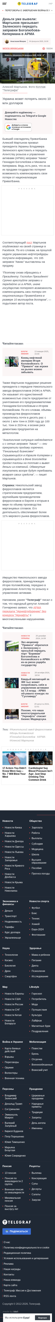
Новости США (13, 999)
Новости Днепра (14, 841)
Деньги (9, 910)
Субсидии (37, 843)
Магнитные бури (41, 1026)
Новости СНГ (12, 1009)
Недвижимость (13, 921)
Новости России (14, 1004)
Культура (37, 1015)
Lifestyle (34, 987)
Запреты (36, 1117)
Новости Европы (14, 993)
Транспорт (11, 916)
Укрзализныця (13, 937)
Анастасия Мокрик (18, 41)
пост (29, 242)
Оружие (9, 1067)
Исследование (40, 976)
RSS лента (10, 1296)
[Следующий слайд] (52, 10)
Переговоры (12, 1062)
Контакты (9, 1274)
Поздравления (40, 1031)
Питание (36, 960)
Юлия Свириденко (15, 1155)
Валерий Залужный (10, 1124)
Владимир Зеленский (11, 1097)
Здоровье (35, 948)
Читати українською (13, 48)
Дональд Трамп (13, 1104)
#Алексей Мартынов (22, 740)
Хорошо (42, 1317)
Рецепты (34, 1166)
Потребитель (39, 999)
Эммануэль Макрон (11, 1116)
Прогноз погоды (41, 873)
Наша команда (12, 1280)
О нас (7, 1242)
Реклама (8, 1264)
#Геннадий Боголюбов (22, 737)
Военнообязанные (42, 1064)
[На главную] (27, 3)
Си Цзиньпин (12, 1109)
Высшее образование (39, 861)
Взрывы (9, 1057)
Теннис (36, 918)
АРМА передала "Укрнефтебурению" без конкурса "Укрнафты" (24, 611)
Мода (35, 1004)
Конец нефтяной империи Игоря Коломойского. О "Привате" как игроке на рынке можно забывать (34, 365)
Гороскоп (37, 993)
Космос (9, 960)
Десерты (37, 1189)
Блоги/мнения (24, 353)
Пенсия (6, 1166)
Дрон (8, 971)
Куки (26, 1317)
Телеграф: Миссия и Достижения (22, 1290)
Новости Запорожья (11, 859)
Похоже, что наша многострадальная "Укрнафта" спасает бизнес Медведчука (33, 714)
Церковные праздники (38, 1097)
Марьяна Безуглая (10, 1149)
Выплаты (37, 838)
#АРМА (41, 737)
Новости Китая (13, 1015)
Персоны (8, 1089)
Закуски (36, 1200)
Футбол (36, 908)
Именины (37, 1128)
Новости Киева (25, 674)
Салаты (36, 1194)
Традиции (37, 1112)
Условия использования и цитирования (26, 1258)
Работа (36, 833)
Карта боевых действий (12, 1050)
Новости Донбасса (10, 875)
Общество (35, 821)
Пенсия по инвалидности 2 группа (14, 1181)
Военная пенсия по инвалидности (14, 1191)
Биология (10, 965)
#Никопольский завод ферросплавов (31, 729)
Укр (51, 3)
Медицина (37, 849)
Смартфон (11, 976)
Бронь (35, 1053)
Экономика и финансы (10, 903)
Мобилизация (37, 1042)
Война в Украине (12, 1042)
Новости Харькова (10, 834)
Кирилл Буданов (14, 1131)
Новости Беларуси (10, 1022)
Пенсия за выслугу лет (11, 1207)
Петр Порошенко (14, 1136)
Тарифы (9, 927)
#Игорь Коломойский (22, 733)
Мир (4, 987)
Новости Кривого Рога (14, 867)
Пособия (37, 868)
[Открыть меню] (4, 3)
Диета (35, 965)
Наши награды (12, 1269)
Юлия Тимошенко (15, 1142)
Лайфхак (37, 1020)
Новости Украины (25, 637)
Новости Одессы (14, 846)
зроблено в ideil (10, 1312)
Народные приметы (38, 1105)
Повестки (37, 1048)
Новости (7, 821)
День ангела (39, 1123)
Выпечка (36, 1173)
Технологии (11, 955)
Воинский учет (40, 1070)
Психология (38, 971)
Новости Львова (14, 852)
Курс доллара (12, 932)
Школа (35, 854)
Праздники (36, 1089)
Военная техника (14, 1078)
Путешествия (39, 1009)
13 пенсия (10, 1173)
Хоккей (36, 924)
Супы (35, 1183)
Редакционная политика (17, 1253)
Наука (6, 948)
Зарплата (37, 827)
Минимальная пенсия (13, 1199)
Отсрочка (37, 1059)
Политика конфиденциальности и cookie (26, 1247)
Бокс (34, 913)
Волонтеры (11, 1073)
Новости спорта (39, 901)
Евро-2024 (38, 929)
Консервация (39, 1178)
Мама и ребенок (41, 955)
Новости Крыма (14, 882)
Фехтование (38, 934)
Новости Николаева (11, 889)
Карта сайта (10, 1285)
